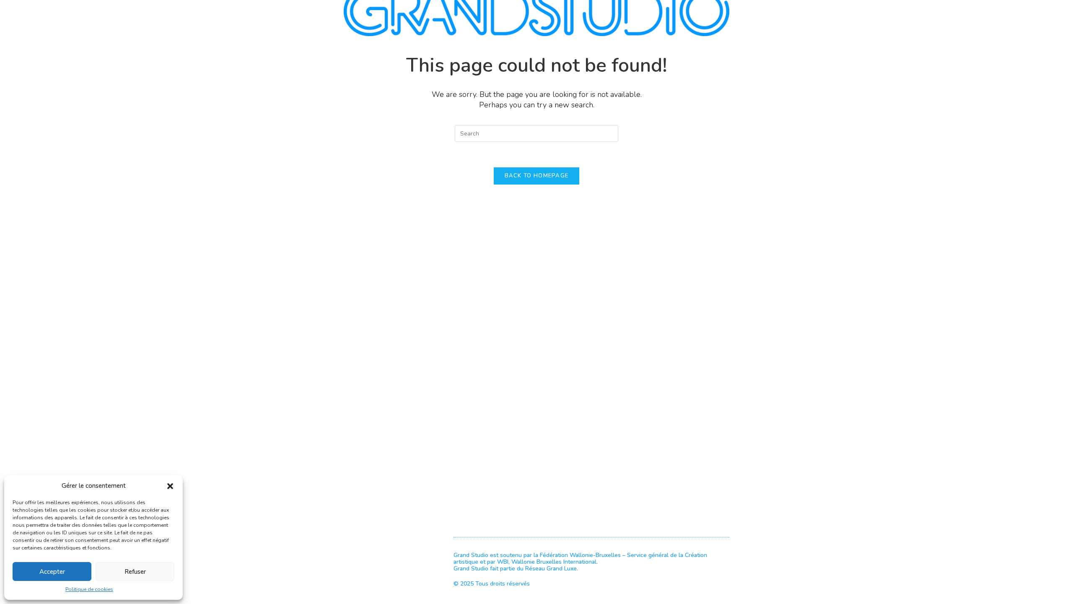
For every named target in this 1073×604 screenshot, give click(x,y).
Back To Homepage (537, 176)
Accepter (52, 572)
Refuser (135, 572)
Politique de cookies (89, 589)
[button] (170, 486)
